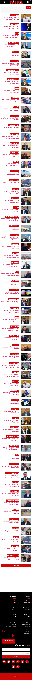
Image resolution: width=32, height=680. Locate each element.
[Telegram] (22, 661)
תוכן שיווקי (14, 614)
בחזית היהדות (27, 612)
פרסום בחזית (13, 620)
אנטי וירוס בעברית (12, 624)
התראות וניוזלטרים (26, 622)
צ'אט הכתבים (27, 600)
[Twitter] (13, 661)
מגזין (15, 603)
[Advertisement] (16, 580)
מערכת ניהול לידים (12, 622)
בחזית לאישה (27, 609)
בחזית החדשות (27, 603)
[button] (27, 2)
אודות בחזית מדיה (26, 633)
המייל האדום (27, 627)
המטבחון (14, 609)
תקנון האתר (27, 631)
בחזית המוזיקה (27, 614)
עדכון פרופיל (27, 620)
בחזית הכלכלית (26, 607)
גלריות (14, 607)
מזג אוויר (14, 612)
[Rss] (18, 666)
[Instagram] (8, 661)
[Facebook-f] (18, 661)
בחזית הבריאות (27, 605)
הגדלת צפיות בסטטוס (11, 627)
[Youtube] (4, 661)
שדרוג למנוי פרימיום (26, 624)
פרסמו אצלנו (27, 629)
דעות (15, 605)
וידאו (15, 600)
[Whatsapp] (27, 661)
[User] (13, 666)
